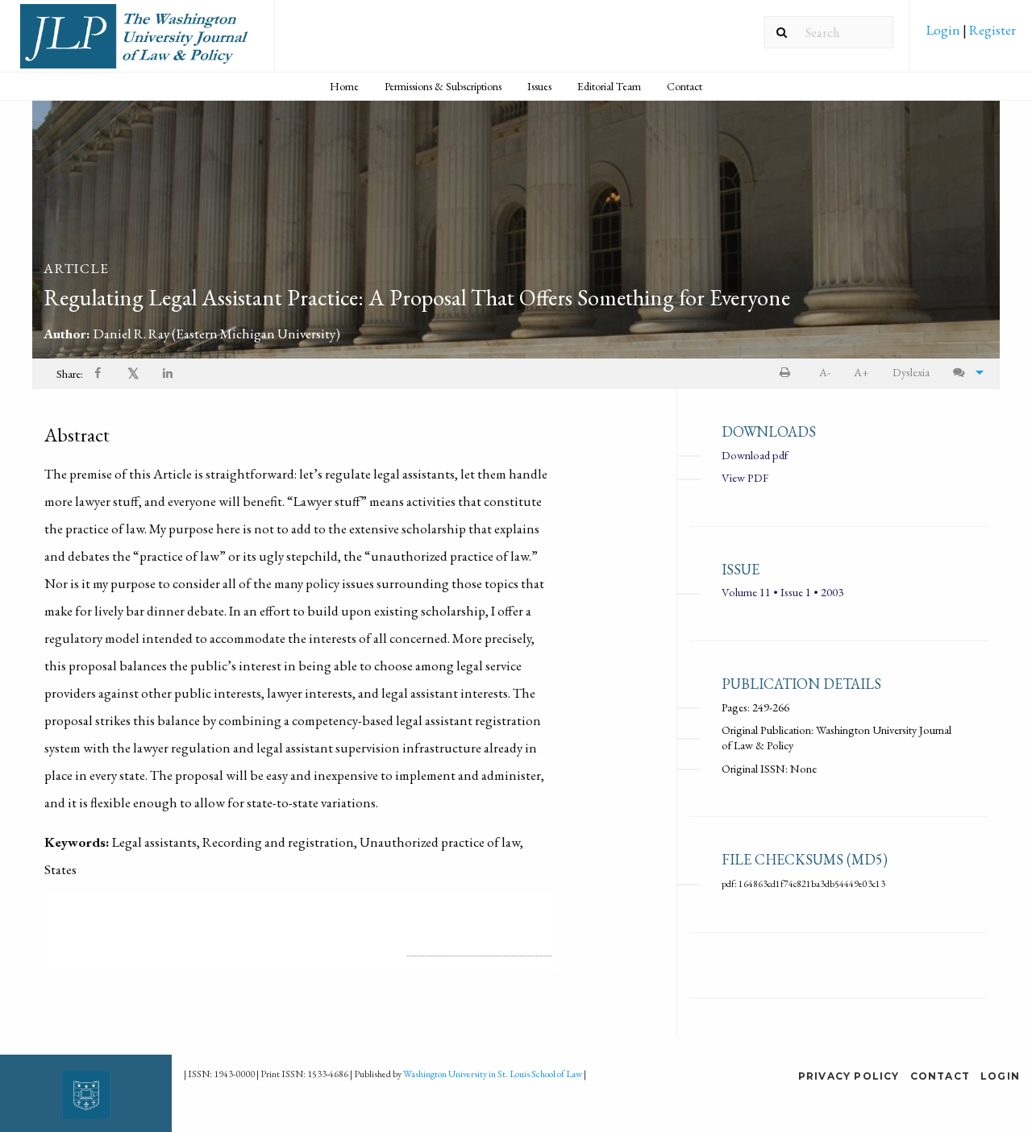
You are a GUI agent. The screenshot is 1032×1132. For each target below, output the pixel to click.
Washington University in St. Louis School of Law (492, 1074)
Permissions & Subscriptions (443, 86)
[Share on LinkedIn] (168, 374)
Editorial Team (609, 86)
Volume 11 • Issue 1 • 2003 (782, 591)
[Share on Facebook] (99, 374)
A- (824, 371)
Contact (684, 86)
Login (944, 30)
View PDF (745, 477)
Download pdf (755, 454)
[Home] (137, 42)
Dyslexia (911, 371)
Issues (539, 86)
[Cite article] (964, 373)
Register (991, 30)
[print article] (788, 373)
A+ (861, 371)
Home (344, 86)
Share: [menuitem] (69, 373)
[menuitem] (971, 35)
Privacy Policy (849, 1076)
